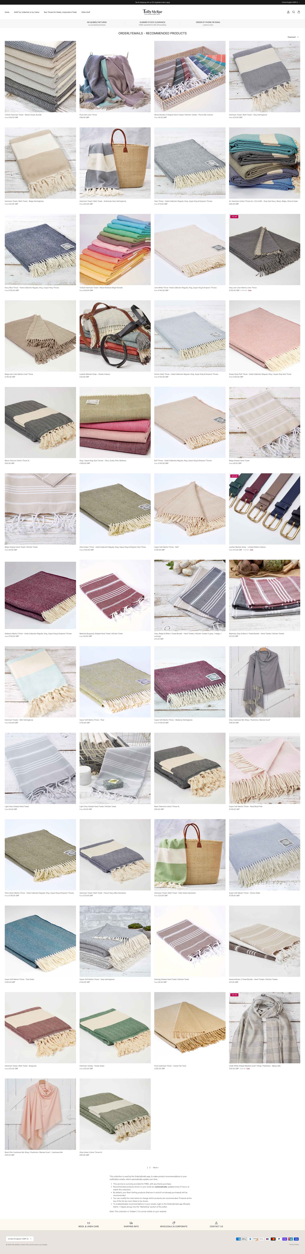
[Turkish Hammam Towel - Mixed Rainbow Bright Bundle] (115, 249)
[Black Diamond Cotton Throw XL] (190, 768)
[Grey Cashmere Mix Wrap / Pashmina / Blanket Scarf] (264, 682)
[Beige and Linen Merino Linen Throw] (40, 336)
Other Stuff (85, 12)
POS (27, 1245)
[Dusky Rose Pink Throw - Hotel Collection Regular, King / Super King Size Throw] (264, 336)
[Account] (288, 12)
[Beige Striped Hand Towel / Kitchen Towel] (40, 509)
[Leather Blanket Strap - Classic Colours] (115, 336)
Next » (156, 1167)
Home (7, 12)
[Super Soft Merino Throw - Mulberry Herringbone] (190, 682)
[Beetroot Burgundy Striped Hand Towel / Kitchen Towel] (115, 595)
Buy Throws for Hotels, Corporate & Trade (60, 12)
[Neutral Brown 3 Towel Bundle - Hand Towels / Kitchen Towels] (264, 941)
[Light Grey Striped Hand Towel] (40, 768)
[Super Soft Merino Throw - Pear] (115, 682)
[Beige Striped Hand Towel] (264, 422)
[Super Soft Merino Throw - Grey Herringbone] (115, 941)
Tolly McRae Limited (18, 1245)
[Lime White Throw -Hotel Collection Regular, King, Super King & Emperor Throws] (190, 249)
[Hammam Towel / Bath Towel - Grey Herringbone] (264, 76)
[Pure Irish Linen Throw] (115, 76)
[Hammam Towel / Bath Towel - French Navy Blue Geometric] (115, 854)
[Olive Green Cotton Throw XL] (115, 1114)
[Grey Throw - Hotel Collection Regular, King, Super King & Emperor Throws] (190, 163)
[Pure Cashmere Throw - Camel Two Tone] (190, 1027)
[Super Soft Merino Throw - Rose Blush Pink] (264, 768)
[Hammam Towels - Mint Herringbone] (40, 682)
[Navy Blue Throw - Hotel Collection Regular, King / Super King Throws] (40, 249)
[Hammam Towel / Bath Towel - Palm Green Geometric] (190, 854)
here (168, 2)
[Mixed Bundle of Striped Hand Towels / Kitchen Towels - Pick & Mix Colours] (190, 76)
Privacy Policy (294, 1244)
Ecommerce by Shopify (39, 1245)
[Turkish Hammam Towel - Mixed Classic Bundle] (40, 76)
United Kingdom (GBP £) (290, 2)
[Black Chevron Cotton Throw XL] (40, 422)
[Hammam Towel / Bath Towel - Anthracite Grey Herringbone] (115, 163)
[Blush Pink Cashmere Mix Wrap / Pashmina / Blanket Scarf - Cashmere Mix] (40, 1114)
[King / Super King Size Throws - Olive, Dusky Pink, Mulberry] (115, 422)
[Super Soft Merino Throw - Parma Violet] (264, 854)
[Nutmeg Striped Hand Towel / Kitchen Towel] (190, 941)
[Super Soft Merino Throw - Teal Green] (40, 941)
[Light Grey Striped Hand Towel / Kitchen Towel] (115, 768)
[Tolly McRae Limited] (152, 12)
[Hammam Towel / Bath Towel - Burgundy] (40, 1027)
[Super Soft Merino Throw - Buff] (190, 509)
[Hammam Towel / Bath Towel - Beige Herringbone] (40, 163)
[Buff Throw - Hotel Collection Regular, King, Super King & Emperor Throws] (190, 422)
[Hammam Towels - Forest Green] (115, 1027)
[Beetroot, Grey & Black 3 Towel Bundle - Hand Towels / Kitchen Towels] (264, 595)
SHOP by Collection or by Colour (26, 12)
